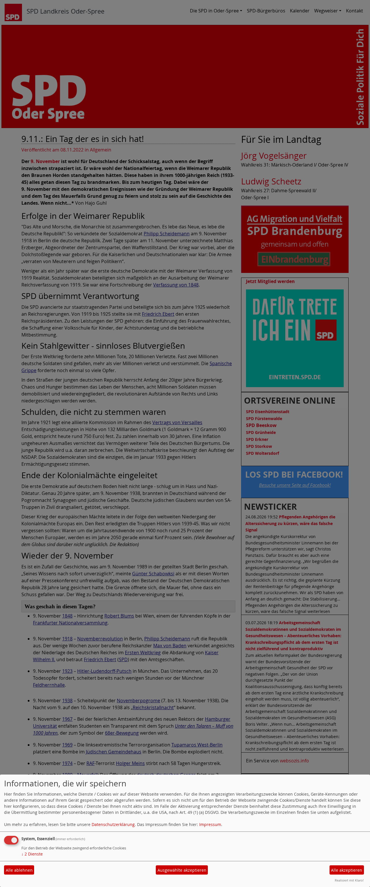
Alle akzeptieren (346, 870)
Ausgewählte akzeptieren (182, 870)
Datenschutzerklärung (113, 824)
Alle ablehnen (19, 870)
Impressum (210, 824)
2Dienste (32, 854)
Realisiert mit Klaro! (349, 880)
